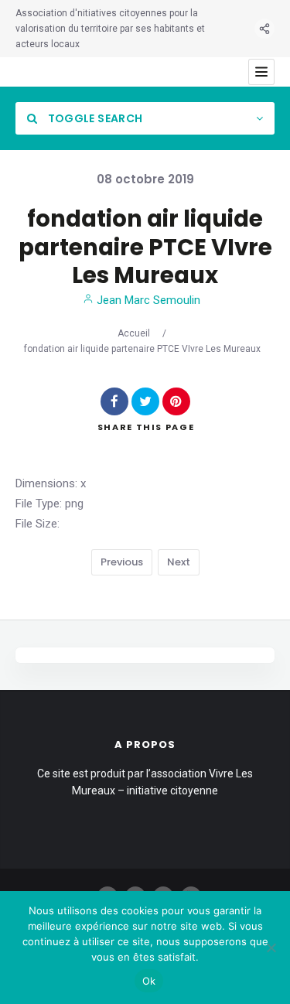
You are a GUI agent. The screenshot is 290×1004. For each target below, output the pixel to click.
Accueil (134, 333)
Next (178, 562)
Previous (122, 562)
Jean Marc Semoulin (147, 300)
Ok (149, 981)
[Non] (270, 947)
